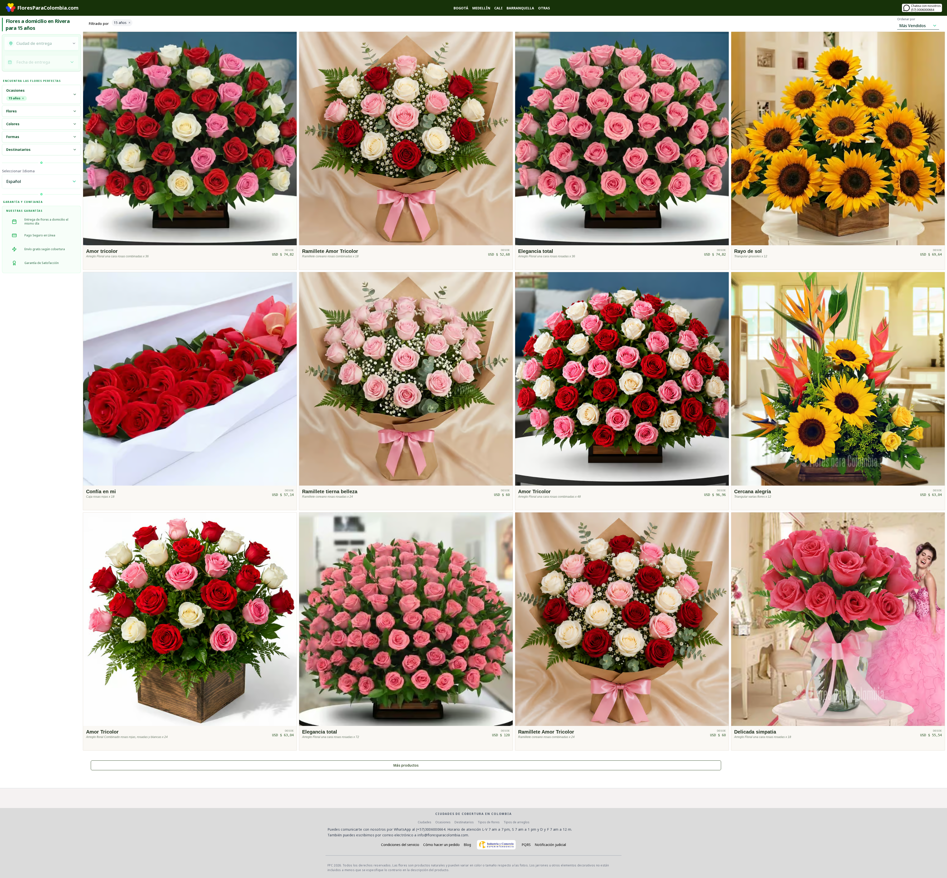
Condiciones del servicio (400, 844)
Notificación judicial (550, 844)
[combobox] (42, 43)
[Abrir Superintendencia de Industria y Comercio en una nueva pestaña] (496, 844)
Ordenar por (906, 19)
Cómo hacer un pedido (441, 844)
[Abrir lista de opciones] (74, 43)
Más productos (406, 765)
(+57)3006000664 (430, 829)
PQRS (526, 844)
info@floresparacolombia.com (443, 835)
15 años (14, 98)
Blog (467, 844)
